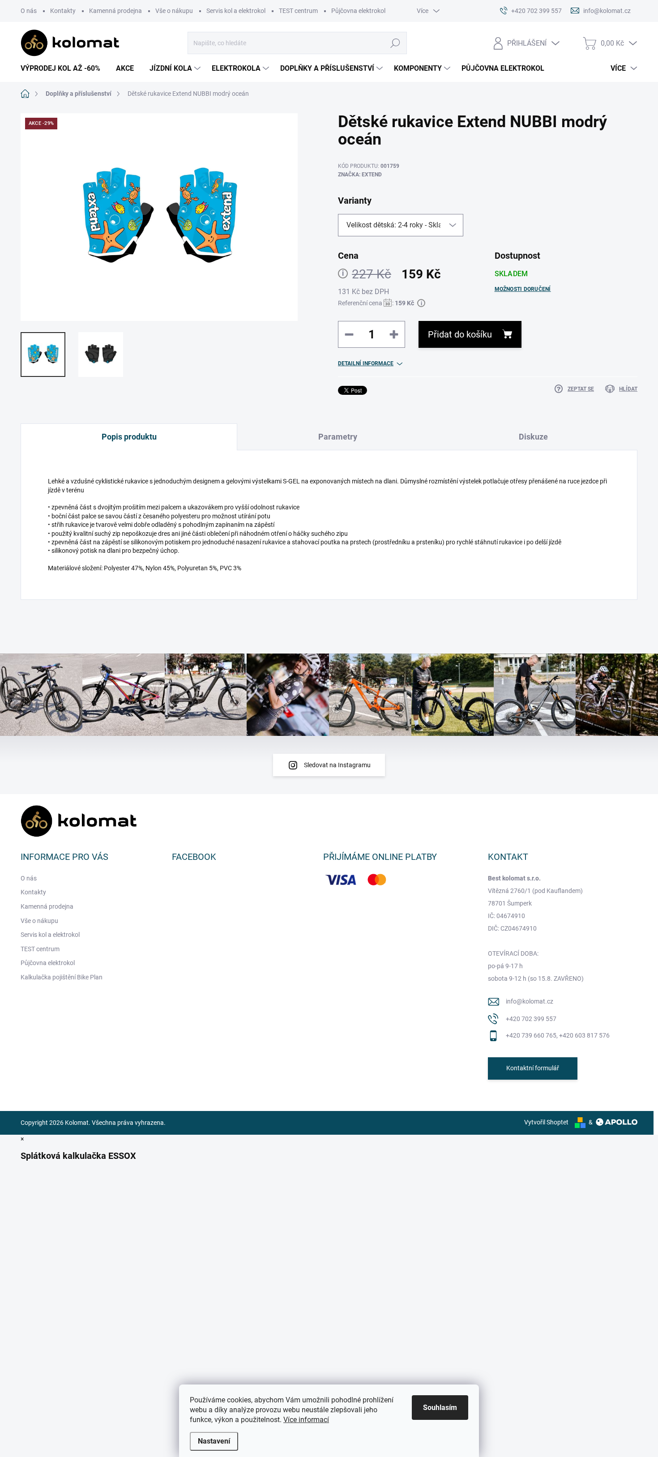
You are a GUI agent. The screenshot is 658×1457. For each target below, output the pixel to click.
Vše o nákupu (174, 10)
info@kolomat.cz (529, 1001)
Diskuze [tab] (533, 436)
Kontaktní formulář (532, 1068)
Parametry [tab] (337, 436)
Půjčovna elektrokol (358, 10)
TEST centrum (298, 10)
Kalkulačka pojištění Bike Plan (62, 977)
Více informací (306, 1419)
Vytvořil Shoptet (546, 1122)
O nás (29, 10)
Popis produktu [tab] (129, 436)
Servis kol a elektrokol (235, 10)
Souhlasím (440, 1407)
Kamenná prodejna (115, 10)
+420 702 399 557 (531, 1018)
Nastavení (214, 1441)
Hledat (395, 43)
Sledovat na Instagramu (337, 765)
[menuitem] (64, 68)
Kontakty (63, 10)
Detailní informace (365, 363)
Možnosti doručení (523, 289)
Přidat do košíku (460, 334)
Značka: (360, 174)
